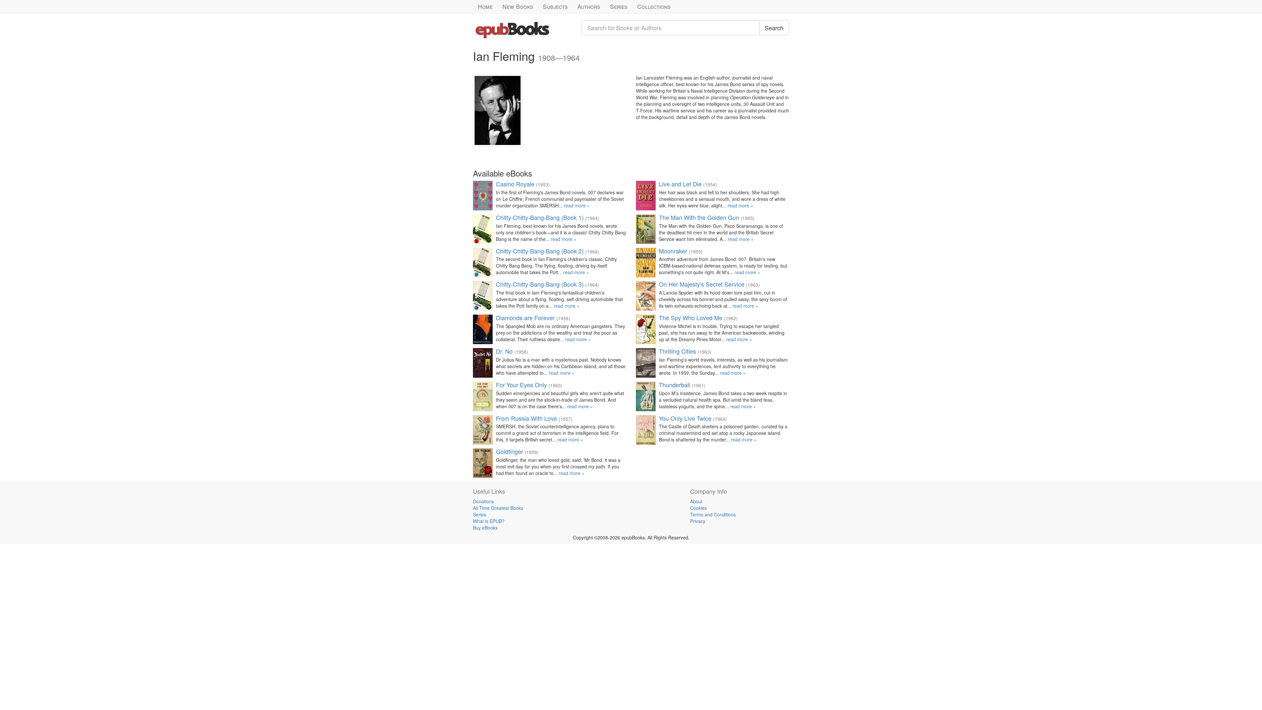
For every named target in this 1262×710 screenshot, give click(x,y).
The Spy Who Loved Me (690, 317)
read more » (577, 205)
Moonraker (673, 251)
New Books (517, 6)
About (696, 501)
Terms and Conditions (713, 514)
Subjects (555, 6)
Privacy (697, 521)
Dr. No (504, 351)
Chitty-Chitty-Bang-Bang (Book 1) (540, 217)
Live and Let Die (680, 183)
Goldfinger (509, 451)
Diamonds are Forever (525, 317)
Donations (483, 501)
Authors (588, 6)
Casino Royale (515, 183)
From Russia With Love (526, 418)
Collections (653, 6)
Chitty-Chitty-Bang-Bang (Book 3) (540, 284)
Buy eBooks (485, 527)
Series (618, 6)
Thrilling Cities (677, 351)
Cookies (698, 508)
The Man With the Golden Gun (699, 217)
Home (485, 6)
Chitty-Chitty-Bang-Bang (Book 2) (540, 251)
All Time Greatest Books (498, 508)
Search (774, 27)
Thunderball (674, 384)
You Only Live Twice (685, 418)
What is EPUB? (488, 521)
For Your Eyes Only (521, 384)
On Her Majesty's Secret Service (701, 284)
